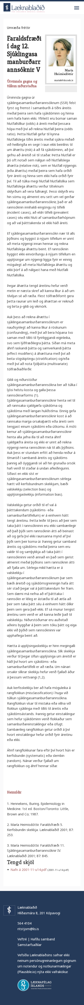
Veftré (22, 939)
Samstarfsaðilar (30, 944)
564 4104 (25, 923)
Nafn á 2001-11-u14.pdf (28, 869)
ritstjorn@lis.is (28, 929)
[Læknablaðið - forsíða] (24, 6)
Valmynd (76, 8)
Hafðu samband (43, 939)
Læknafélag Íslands (34, 985)
